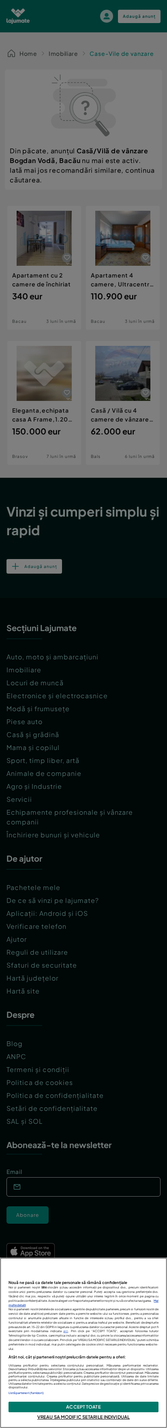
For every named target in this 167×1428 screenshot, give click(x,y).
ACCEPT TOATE (83, 1406)
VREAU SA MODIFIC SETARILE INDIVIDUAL (83, 1417)
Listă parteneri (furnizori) (26, 1393)
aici (65, 1331)
